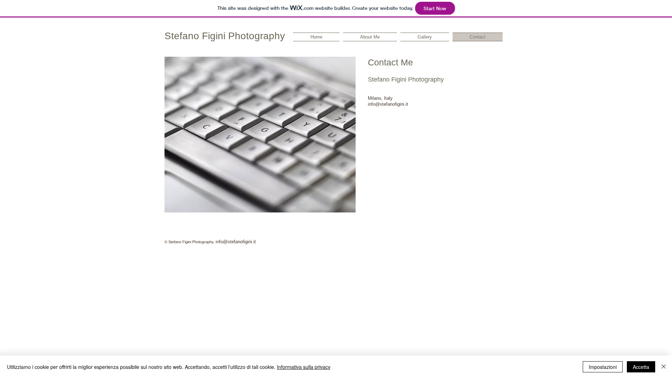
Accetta (641, 366)
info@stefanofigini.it (236, 241)
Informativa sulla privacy (303, 366)
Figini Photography (242, 35)
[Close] (663, 366)
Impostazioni (603, 366)
